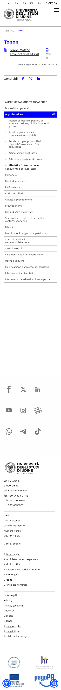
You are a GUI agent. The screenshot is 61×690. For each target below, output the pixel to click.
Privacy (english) (13, 605)
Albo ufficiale (12, 554)
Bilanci (8, 620)
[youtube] (9, 413)
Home (6, 30)
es (24, 3)
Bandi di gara (11, 574)
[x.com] (23, 392)
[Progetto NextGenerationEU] (14, 682)
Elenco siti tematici (15, 584)
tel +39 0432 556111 (15, 490)
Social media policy (15, 636)
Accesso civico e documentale (22, 569)
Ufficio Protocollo (14, 525)
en (16, 3)
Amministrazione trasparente (26, 102)
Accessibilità (11, 631)
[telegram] (23, 434)
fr (32, 3)
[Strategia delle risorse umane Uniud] (44, 663)
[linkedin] (38, 392)
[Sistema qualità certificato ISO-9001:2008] (14, 663)
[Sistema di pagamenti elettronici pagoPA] (44, 682)
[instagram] (23, 413)
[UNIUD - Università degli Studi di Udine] (21, 14)
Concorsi (9, 615)
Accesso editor (12, 626)
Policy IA (9, 610)
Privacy (8, 600)
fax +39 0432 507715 (16, 495)
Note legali (10, 595)
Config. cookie (12, 543)
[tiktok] (38, 434)
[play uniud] (38, 413)
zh (39, 3)
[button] (6, 683)
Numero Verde (12, 530)
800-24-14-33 (12, 535)
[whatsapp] (9, 434)
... (13, 31)
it (9, 3)
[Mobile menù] (56, 10)
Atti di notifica (12, 564)
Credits (8, 579)
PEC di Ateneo (12, 520)
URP (6, 515)
